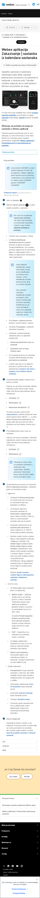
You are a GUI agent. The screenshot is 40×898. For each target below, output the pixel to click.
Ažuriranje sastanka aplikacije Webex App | (19, 805)
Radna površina (8, 152)
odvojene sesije (23, 699)
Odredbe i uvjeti (8, 869)
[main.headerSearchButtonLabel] (29, 4)
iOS (3, 742)
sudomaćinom (11, 414)
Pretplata (21, 42)
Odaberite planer (10, 193)
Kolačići (5, 875)
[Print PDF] (14, 42)
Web (4, 750)
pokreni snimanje (26, 693)
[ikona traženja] (29, 5)
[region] (20, 887)
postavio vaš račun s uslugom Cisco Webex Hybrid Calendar (22, 371)
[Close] (37, 880)
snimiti (21, 118)
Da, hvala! (13, 776)
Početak (3, 13)
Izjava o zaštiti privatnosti (10, 872)
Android (5, 746)
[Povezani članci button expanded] (37, 798)
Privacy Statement (19, 889)
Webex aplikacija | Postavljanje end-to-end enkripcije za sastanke (18, 143)
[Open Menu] (38, 4)
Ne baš (27, 776)
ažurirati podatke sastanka (16, 733)
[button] (33, 4)
